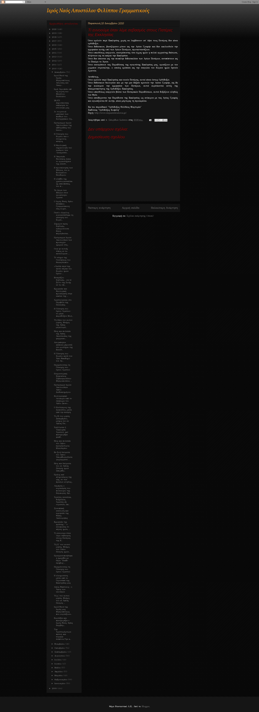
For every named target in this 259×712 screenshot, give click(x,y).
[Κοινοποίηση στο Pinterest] (166, 120)
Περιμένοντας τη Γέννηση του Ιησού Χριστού (62, 367)
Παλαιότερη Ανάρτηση (164, 207)
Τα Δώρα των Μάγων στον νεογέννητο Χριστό (61, 194)
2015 (54, 49)
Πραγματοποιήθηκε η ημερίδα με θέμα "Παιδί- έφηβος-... (63, 559)
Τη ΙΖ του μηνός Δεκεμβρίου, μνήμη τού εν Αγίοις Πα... (62, 420)
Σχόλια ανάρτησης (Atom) (140, 216)
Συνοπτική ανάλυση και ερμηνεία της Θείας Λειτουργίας (61, 513)
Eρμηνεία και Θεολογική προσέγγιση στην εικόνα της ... (63, 292)
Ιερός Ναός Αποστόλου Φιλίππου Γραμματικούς (98, 11)
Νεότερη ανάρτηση (99, 207)
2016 (54, 45)
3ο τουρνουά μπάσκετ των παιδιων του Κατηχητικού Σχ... (63, 115)
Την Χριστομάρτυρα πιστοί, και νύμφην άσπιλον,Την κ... (62, 634)
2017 (54, 41)
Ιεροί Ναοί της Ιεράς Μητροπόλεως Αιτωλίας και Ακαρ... (62, 80)
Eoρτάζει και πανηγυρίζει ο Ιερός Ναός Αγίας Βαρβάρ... (63, 622)
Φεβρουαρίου (61, 679)
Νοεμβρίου (59, 644)
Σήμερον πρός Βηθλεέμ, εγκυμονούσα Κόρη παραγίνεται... (61, 229)
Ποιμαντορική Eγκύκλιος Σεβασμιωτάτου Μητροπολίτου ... (63, 377)
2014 (54, 53)
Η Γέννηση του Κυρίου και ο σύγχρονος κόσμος (61, 137)
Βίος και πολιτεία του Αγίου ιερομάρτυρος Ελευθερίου (62, 444)
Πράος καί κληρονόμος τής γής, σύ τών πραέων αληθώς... (63, 478)
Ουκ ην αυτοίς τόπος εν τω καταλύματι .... (62, 251)
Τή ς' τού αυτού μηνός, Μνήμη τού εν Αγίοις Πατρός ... (61, 599)
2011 (54, 64)
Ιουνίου (58, 664)
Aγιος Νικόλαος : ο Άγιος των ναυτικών (63, 589)
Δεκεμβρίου (60, 72)
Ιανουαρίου (60, 683)
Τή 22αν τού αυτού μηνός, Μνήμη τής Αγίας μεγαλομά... (63, 324)
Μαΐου (57, 667)
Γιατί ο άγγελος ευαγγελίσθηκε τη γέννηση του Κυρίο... (63, 216)
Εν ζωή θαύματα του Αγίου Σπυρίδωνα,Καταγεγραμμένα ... (63, 456)
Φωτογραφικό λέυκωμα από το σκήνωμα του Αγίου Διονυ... (63, 400)
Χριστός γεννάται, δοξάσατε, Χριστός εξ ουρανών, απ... (62, 501)
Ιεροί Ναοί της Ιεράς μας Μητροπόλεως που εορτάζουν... (63, 610)
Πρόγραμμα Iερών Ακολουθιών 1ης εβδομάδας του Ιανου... (63, 126)
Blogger (145, 706)
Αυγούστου (60, 656)
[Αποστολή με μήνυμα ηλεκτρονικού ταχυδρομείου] (155, 120)
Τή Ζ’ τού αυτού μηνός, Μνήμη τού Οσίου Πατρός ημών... (62, 548)
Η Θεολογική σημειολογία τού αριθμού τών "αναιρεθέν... (63, 149)
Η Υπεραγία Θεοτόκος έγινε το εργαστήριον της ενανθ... (62, 160)
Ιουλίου (58, 659)
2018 (54, 37)
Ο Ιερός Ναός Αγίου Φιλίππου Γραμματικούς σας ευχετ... (63, 205)
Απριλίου (59, 671)
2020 (54, 29)
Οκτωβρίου (60, 648)
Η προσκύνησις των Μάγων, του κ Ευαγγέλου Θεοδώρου (63, 171)
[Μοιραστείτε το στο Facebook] (163, 120)
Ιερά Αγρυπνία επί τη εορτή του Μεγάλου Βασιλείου (62, 93)
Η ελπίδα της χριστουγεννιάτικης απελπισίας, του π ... (63, 182)
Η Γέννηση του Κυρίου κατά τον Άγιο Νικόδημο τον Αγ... (63, 357)
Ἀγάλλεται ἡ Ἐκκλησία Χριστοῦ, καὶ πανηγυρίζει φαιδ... (61, 432)
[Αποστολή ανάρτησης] (150, 120)
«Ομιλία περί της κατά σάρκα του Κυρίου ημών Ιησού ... (63, 270)
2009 (54, 688)
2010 (54, 68)
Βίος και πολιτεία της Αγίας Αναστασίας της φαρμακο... (62, 335)
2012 (54, 61)
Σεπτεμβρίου (60, 652)
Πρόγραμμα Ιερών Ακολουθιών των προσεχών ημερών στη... (63, 241)
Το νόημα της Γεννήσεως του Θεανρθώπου (62, 260)
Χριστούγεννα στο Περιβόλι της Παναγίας (63, 302)
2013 (54, 57)
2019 (54, 33)
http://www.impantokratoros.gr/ (111, 113)
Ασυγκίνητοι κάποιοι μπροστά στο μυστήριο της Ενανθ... (63, 346)
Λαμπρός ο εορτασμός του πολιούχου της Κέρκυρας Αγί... (62, 489)
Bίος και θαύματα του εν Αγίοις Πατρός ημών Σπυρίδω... (62, 467)
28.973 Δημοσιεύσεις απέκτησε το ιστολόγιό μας (61, 104)
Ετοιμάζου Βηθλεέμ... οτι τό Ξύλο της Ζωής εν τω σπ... (62, 281)
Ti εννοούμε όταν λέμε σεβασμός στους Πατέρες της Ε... (62, 537)
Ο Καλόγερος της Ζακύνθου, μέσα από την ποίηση (63, 409)
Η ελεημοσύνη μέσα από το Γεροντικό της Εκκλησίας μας (62, 579)
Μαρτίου (58, 675)
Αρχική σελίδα (130, 207)
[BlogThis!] (158, 120)
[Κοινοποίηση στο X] (161, 120)
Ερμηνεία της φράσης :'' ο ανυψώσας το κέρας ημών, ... (62, 525)
